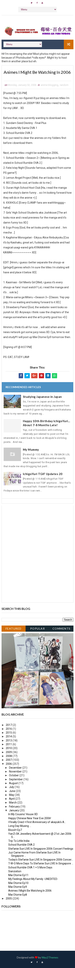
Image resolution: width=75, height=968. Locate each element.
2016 (9, 728)
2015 (9, 732)
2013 (9, 740)
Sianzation (14, 871)
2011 (9, 744)
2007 (9, 759)
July (12, 787)
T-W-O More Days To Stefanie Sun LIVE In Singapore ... (40, 863)
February (14, 806)
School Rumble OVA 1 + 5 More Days (30, 867)
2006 (9, 763)
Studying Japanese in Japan (42, 396)
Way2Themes (50, 957)
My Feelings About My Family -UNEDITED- (33, 878)
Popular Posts (37, 629)
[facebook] (37, 3)
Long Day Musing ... (19, 825)
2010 (9, 748)
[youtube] (42, 3)
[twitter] (31, 3)
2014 (9, 736)
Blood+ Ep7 (15, 829)
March (13, 802)
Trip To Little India (18, 840)
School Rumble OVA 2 (21, 844)
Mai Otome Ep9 (17, 886)
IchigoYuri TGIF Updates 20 (42, 474)
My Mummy (31, 449)
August (13, 783)
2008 (9, 756)
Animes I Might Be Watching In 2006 (30, 890)
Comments (61, 628)
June (12, 791)
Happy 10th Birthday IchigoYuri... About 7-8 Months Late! (46, 423)
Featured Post (14, 629)
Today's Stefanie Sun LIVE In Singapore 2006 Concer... (40, 859)
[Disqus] (37, 553)
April (12, 798)
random (64, 85)
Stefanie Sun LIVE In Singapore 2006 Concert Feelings (40, 848)
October (14, 775)
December (15, 767)
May (12, 794)
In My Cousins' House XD (23, 814)
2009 (9, 752)
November (15, 771)
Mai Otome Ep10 (18, 882)
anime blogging (49, 85)
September (16, 779)
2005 (9, 898)
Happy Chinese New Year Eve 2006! (29, 818)
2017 (9, 724)
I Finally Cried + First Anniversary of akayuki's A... (37, 822)
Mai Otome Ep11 (18, 875)
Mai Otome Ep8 (17, 894)
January (14, 810)
